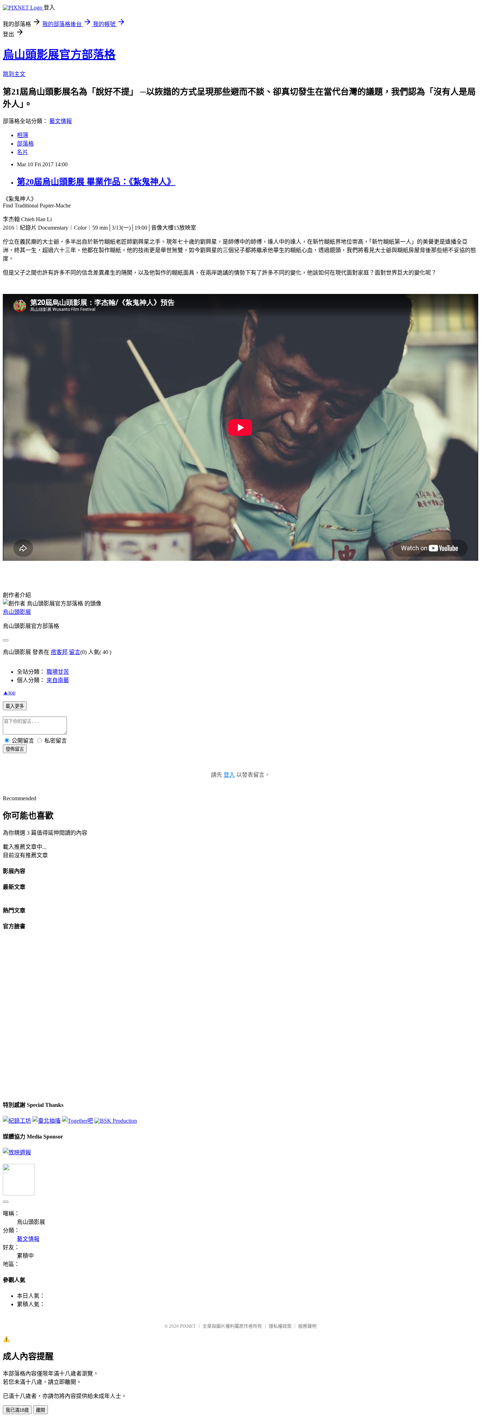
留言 (74, 652)
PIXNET (188, 1326)
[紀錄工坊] (17, 1121)
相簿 (22, 135)
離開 (40, 1410)
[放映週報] (17, 1152)
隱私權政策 (280, 1326)
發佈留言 (15, 749)
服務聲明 (307, 1326)
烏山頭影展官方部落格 (59, 54)
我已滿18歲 (17, 1410)
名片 (22, 152)
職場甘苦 (57, 672)
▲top (9, 692)
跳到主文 (14, 74)
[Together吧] (77, 1121)
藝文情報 (60, 121)
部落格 (25, 144)
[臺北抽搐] (46, 1121)
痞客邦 (59, 652)
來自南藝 (57, 680)
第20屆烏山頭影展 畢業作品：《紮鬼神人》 (96, 181)
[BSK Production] (115, 1121)
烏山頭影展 (17, 612)
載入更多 (15, 706)
